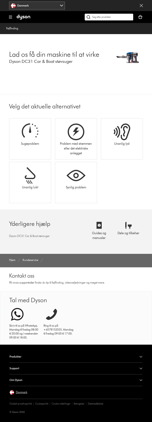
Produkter (15, 356)
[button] (18, 392)
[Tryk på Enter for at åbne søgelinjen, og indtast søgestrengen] (109, 17)
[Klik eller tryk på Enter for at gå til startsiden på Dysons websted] (23, 18)
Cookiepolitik (41, 403)
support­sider (26, 282)
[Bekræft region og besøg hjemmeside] (141, 5)
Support (14, 368)
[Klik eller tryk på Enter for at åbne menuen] (10, 17)
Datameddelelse (95, 403)
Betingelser (79, 403)
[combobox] (37, 6)
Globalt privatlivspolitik (21, 403)
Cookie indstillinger (61, 403)
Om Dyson (16, 380)
